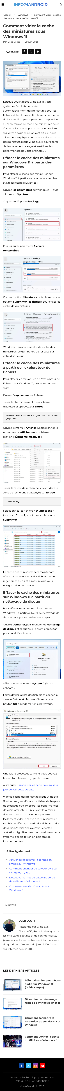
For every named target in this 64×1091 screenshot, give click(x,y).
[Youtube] (42, 1065)
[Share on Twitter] (31, 51)
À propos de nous (43, 1077)
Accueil (7, 14)
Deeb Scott (13, 41)
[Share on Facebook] (24, 51)
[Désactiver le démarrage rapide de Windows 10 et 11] (12, 1004)
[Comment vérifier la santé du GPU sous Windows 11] (12, 1041)
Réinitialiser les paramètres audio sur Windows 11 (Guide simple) (43, 984)
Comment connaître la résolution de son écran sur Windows (42, 1021)
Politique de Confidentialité (32, 1081)
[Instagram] (35, 1065)
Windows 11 (10, 905)
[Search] (60, 4)
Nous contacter (20, 1077)
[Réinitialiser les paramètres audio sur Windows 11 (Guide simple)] (12, 985)
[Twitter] (28, 1065)
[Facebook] (21, 1065)
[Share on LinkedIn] (38, 51)
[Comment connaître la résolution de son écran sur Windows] (12, 1022)
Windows (23, 14)
